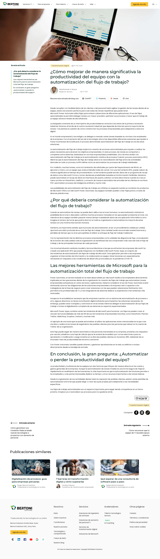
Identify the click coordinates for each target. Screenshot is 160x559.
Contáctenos (59, 522)
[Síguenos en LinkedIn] (142, 412)
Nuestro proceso (60, 527)
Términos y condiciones (139, 518)
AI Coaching (109, 523)
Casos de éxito (60, 538)
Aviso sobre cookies (138, 527)
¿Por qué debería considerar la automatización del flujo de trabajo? (27, 73)
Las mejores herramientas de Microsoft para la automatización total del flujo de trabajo (27, 81)
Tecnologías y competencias (60, 532)
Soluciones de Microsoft (88, 534)
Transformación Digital (60, 66)
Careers (133, 513)
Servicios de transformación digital (88, 528)
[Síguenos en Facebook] (136, 412)
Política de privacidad (138, 522)
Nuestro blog (59, 543)
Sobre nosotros (60, 518)
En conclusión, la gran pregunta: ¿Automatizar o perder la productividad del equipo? (26, 90)
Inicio (56, 513)
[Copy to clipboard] (147, 412)
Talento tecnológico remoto (112, 514)
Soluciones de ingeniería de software (89, 514)
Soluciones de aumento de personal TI (88, 521)
